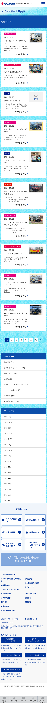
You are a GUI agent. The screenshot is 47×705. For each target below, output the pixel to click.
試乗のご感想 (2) (10, 396)
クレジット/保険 (30, 594)
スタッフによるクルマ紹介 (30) (16, 384)
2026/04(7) (8, 439)
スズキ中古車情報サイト (10, 669)
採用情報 (28, 602)
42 (36, 340)
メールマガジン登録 (10, 655)
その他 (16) (8, 379)
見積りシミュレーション (34, 640)
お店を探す (28, 579)
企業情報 (28, 598)
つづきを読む (20, 54)
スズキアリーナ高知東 (13, 11)
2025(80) (7, 461)
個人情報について (7, 622)
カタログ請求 (5, 598)
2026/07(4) (8, 422)
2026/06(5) (8, 428)
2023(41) (7, 473)
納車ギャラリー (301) (12, 401)
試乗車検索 (5, 606)
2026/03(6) (8, 445)
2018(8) (7, 500)
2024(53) (7, 467)
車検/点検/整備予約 (8, 610)
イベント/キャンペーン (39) (14, 368)
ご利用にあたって (31, 619)
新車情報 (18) (9, 362)
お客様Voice (5, 585)
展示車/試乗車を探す (32, 583)
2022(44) (7, 478)
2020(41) (7, 489)
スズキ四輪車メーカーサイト (10, 640)
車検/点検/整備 (6, 594)
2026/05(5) (8, 433)
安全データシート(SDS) (9, 619)
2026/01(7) (8, 456)
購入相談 (4, 602)
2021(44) (7, 484)
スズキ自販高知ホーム (9, 574)
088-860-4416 (23, 561)
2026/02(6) (8, 450)
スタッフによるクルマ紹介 (10, 589)
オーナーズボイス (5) (12, 390)
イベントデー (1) (10, 373)
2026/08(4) (8, 417)
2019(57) (7, 495)
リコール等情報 (34, 655)
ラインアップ (29, 587)
